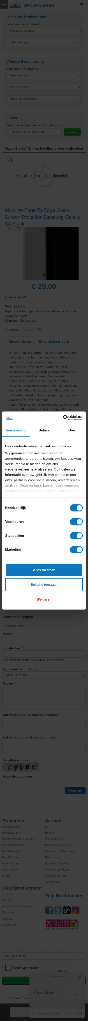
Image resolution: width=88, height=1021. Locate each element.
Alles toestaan (44, 570)
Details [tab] (44, 430)
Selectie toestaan (44, 584)
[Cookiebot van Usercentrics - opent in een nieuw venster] (63, 418)
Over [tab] (72, 430)
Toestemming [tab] (16, 430)
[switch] (76, 521)
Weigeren (44, 599)
